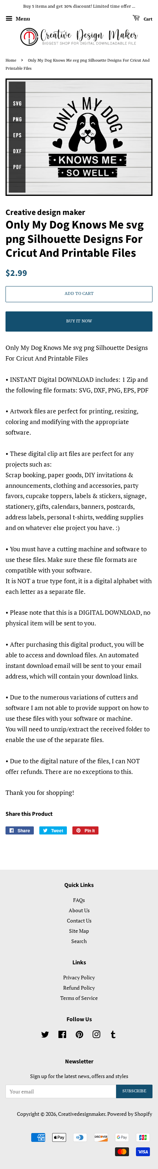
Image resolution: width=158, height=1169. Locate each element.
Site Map (79, 930)
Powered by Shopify (129, 1113)
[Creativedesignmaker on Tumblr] (113, 1035)
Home (11, 60)
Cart (147, 19)
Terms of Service (79, 997)
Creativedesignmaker (81, 1113)
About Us (79, 910)
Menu (22, 18)
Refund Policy (79, 987)
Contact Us (79, 920)
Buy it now (79, 321)
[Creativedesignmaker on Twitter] (45, 1035)
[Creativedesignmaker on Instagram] (96, 1035)
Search (79, 941)
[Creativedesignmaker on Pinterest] (79, 1035)
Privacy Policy (79, 977)
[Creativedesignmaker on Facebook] (62, 1035)
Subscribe (134, 1091)
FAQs (79, 899)
